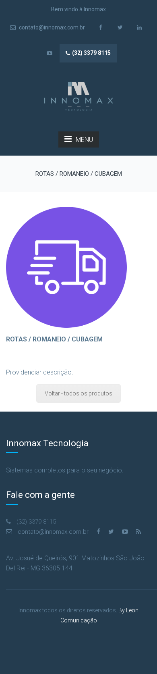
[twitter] (120, 28)
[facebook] (101, 28)
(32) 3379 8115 (91, 53)
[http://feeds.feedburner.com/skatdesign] (138, 531)
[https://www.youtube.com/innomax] (125, 531)
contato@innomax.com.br (51, 27)
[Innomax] (78, 97)
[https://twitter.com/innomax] (111, 531)
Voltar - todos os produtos (78, 393)
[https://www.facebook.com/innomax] (98, 531)
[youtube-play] (49, 53)
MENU (84, 140)
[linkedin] (139, 28)
